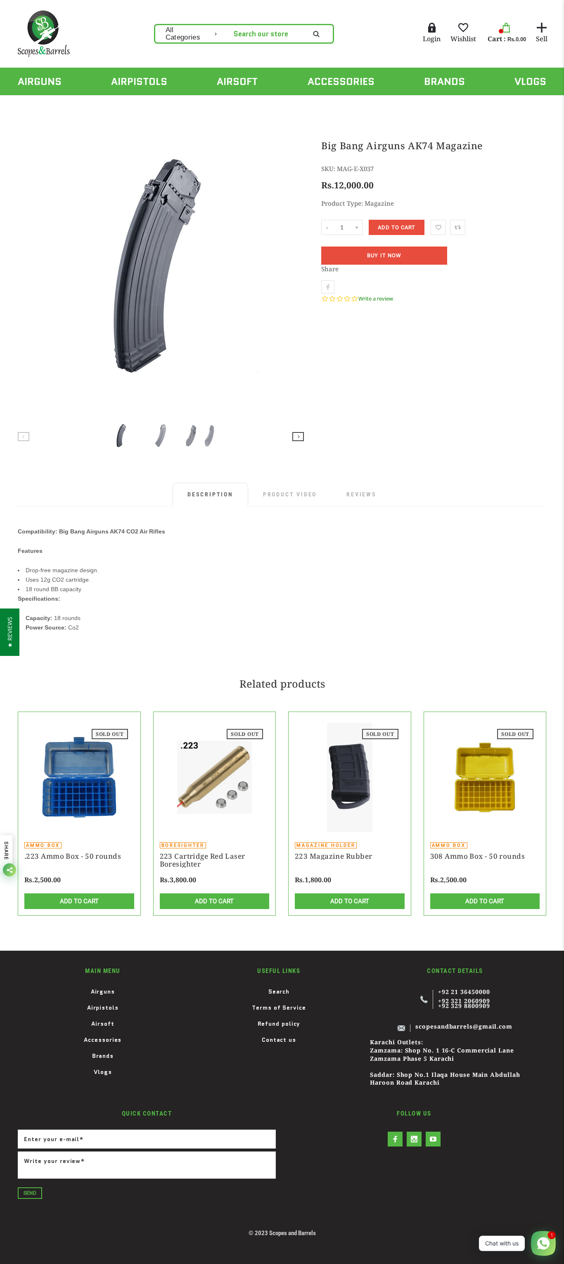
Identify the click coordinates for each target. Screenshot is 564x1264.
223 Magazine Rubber (333, 856)
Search (278, 991)
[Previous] (27, 269)
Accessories (102, 1040)
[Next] (294, 269)
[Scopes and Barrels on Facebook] (395, 1139)
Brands (103, 1056)
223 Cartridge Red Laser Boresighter (202, 860)
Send (30, 1193)
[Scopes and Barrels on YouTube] (433, 1139)
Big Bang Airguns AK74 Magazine (156, 104)
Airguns (103, 991)
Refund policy (279, 1024)
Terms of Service (279, 1007)
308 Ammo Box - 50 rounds (477, 856)
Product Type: (342, 203)
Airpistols (102, 1007)
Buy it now (384, 256)
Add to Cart (79, 901)
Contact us (279, 1040)
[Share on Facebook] (327, 287)
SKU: (329, 168)
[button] (9, 632)
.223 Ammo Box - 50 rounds (72, 856)
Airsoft (102, 1024)
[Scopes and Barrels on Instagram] (414, 1139)
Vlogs (103, 1072)
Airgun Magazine (73, 104)
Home (25, 104)
